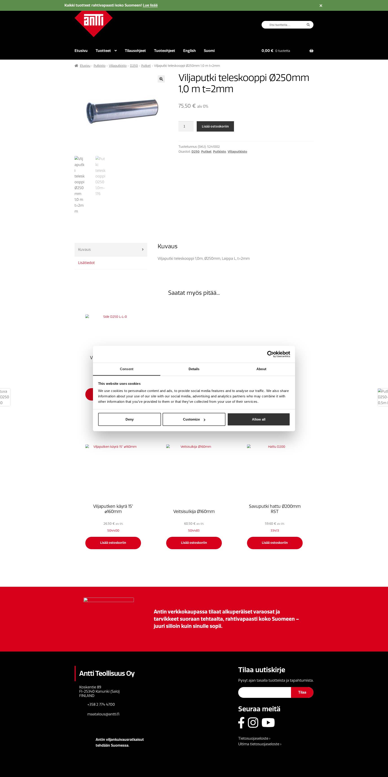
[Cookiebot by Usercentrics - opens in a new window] (270, 354)
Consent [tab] (126, 369)
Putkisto (100, 66)
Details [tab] (194, 369)
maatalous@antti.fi (103, 714)
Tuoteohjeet (164, 51)
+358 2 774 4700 (101, 704)
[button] (161, 79)
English (189, 51)
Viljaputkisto (118, 66)
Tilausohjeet (135, 51)
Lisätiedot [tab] (86, 263)
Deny (130, 419)
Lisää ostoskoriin (215, 126)
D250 (134, 66)
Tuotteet (103, 51)
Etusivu (81, 51)
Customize (191, 419)
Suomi (209, 51)
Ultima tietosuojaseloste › (259, 744)
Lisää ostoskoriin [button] (113, 543)
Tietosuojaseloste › (254, 738)
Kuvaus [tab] (84, 249)
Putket (146, 66)
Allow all (258, 419)
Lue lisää (150, 5)
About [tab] (261, 369)
